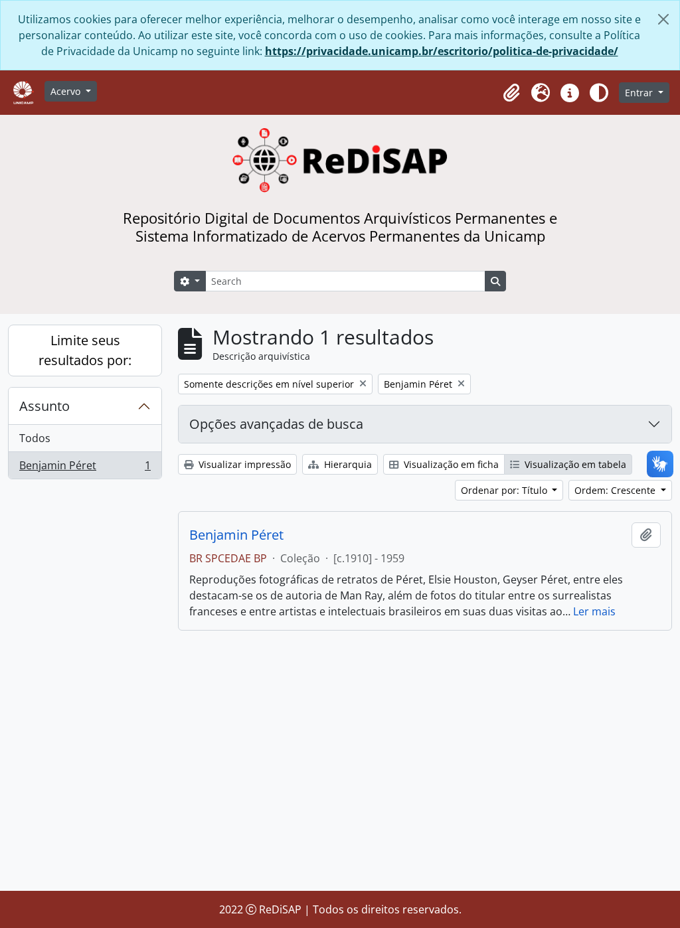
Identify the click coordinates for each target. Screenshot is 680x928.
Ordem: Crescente (616, 490)
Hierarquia (346, 464)
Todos (34, 438)
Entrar (640, 92)
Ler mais (594, 611)
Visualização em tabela (574, 464)
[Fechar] (663, 19)
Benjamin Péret (85, 468)
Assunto (44, 406)
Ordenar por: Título (505, 490)
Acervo (66, 91)
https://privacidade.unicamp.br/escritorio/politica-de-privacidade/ (441, 51)
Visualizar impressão (243, 464)
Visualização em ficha (450, 464)
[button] (511, 93)
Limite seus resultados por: (85, 350)
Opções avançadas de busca (276, 424)
